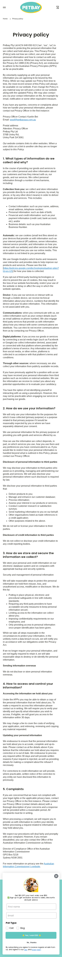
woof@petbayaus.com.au (23, 119)
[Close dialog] (55, 876)
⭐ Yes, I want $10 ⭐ (31, 935)
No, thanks (32, 942)
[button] (57, 7)
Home (5, 19)
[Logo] (31, 7)
